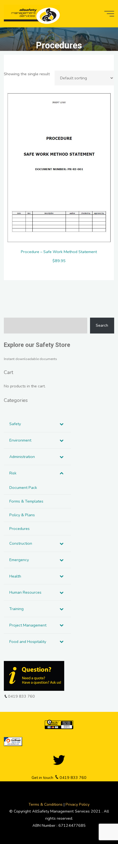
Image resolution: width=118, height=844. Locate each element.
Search (102, 325)
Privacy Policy (77, 804)
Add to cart (62, 166)
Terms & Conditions (46, 804)
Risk (64, 44)
